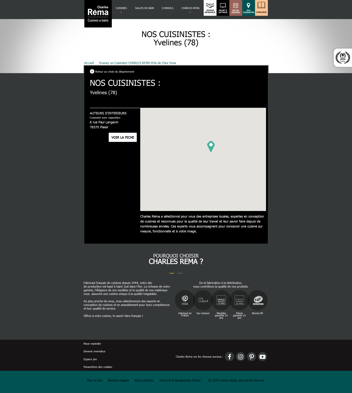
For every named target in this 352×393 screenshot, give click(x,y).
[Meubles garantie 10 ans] (221, 300)
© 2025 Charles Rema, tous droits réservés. (236, 380)
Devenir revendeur (210, 11)
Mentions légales (118, 380)
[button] (211, 147)
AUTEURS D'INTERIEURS (108, 113)
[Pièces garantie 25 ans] (239, 300)
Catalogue (261, 12)
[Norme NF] (257, 300)
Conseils (167, 8)
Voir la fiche (122, 137)
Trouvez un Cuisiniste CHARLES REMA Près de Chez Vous (137, 63)
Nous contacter (144, 380)
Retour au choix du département (114, 71)
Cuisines (121, 8)
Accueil (89, 63)
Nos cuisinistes (248, 11)
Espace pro (90, 359)
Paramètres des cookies (98, 367)
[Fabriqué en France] (185, 300)
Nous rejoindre (92, 343)
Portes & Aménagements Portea (180, 380)
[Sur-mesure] (203, 300)
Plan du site (94, 380)
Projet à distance (223, 11)
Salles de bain (144, 8)
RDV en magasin (236, 11)
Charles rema (190, 8)
